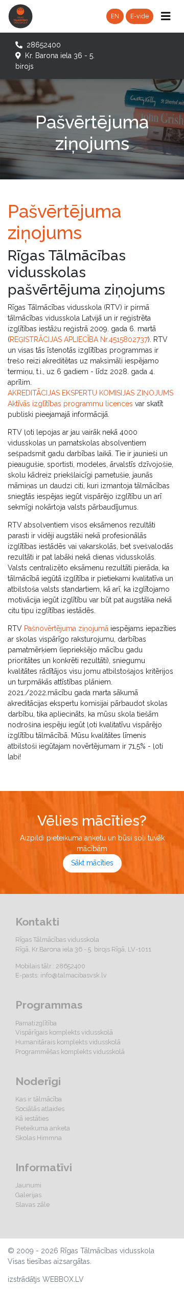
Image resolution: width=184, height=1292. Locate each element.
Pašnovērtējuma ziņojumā (66, 628)
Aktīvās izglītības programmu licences (70, 404)
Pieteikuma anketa (42, 1128)
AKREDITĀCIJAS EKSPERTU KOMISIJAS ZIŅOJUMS (90, 393)
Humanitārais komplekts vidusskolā (68, 1042)
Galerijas (28, 1195)
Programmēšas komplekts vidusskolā (70, 1052)
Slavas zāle (32, 1204)
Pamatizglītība (36, 1023)
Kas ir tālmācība (38, 1099)
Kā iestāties (32, 1118)
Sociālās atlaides (39, 1109)
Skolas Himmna (38, 1138)
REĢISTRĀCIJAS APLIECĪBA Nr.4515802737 (79, 339)
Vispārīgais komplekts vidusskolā (64, 1032)
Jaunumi (28, 1185)
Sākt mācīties (92, 863)
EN (115, 16)
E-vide (139, 16)
